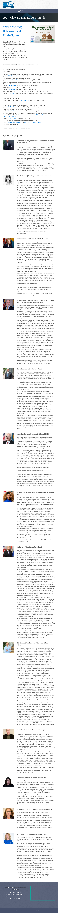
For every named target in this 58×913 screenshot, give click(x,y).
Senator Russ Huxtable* (14, 122)
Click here (22, 57)
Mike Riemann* (12, 76)
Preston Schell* (12, 85)
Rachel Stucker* (12, 80)
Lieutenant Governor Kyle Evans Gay (34, 115)
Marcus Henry (25, 100)
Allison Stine (11, 89)
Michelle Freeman (13, 111)
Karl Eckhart (11, 93)
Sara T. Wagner (13, 118)
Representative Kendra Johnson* (33, 122)
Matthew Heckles (12, 107)
